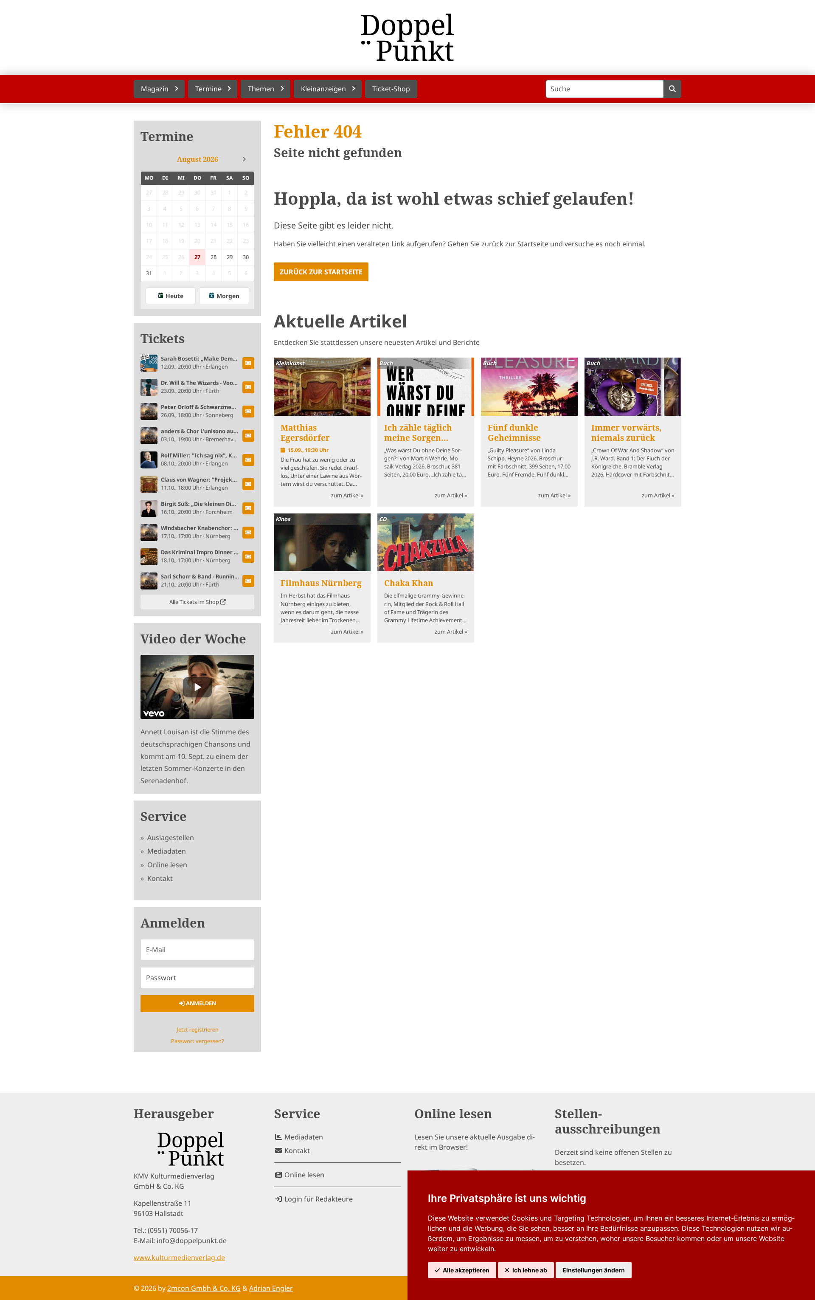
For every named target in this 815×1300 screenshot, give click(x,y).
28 (213, 257)
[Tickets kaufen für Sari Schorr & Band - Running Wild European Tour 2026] (248, 581)
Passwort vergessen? (197, 1041)
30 (246, 257)
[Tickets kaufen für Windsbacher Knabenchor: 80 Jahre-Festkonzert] (248, 533)
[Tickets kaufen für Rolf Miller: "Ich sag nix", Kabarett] (248, 460)
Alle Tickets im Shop (194, 602)
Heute (174, 296)
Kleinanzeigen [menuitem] (323, 88)
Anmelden (200, 1003)
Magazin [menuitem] (155, 88)
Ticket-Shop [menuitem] (391, 88)
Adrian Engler (271, 1288)
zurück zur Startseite (321, 271)
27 (197, 257)
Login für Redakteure (318, 1199)
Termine (167, 136)
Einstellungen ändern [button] (593, 1270)
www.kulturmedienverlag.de (179, 1257)
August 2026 (197, 159)
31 (149, 273)
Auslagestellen (170, 837)
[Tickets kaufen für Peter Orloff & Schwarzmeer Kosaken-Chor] (248, 411)
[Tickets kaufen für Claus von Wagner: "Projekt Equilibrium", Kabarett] (248, 484)
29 (230, 257)
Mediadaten (166, 851)
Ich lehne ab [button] (529, 1270)
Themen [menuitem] (261, 88)
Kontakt (159, 878)
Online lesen (166, 864)
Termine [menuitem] (208, 88)
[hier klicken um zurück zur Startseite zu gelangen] (407, 37)
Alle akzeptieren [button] (466, 1270)
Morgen (227, 296)
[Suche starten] (672, 89)
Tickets (163, 338)
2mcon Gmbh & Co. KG (204, 1288)
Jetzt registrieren (198, 1029)
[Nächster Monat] (244, 159)
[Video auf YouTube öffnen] (197, 687)
